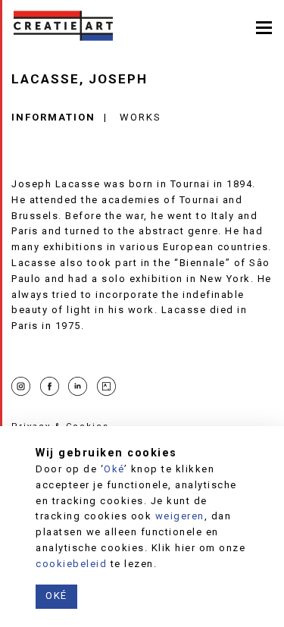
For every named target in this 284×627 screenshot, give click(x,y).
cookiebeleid (71, 563)
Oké (114, 469)
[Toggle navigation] (264, 26)
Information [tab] (53, 117)
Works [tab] (140, 117)
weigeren (179, 516)
